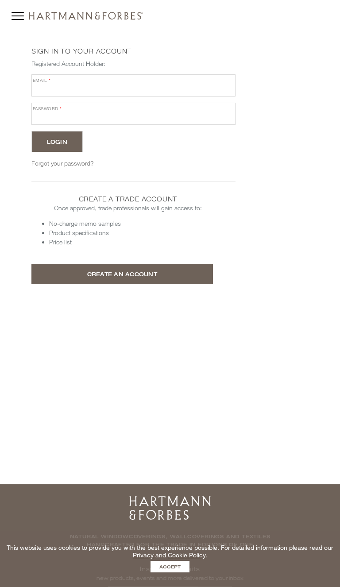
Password (47, 108)
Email (41, 80)
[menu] (17, 13)
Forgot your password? (62, 163)
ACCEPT (170, 566)
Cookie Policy (186, 555)
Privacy (143, 555)
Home (170, 499)
